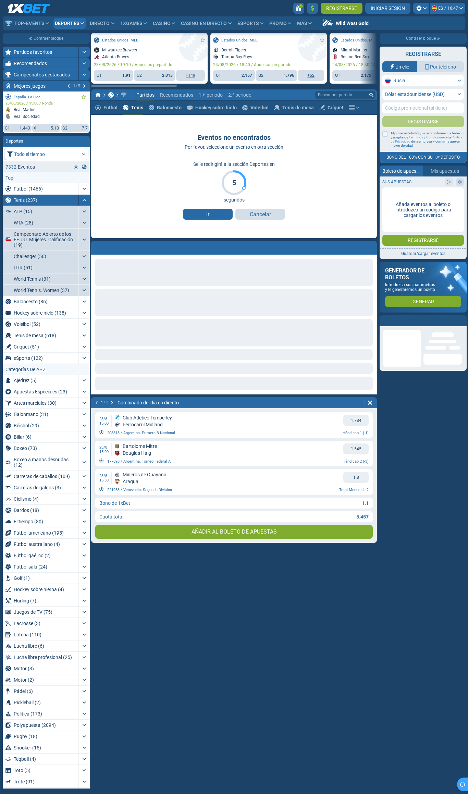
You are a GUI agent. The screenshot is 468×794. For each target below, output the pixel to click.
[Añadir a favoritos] (83, 97)
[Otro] (354, 107)
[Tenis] (111, 94)
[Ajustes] (421, 8)
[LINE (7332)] (98, 94)
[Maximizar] (84, 52)
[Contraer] (84, 200)
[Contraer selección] (76, 167)
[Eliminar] (370, 403)
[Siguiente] (84, 86)
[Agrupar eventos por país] (84, 167)
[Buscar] (371, 95)
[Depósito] (312, 8)
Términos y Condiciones (427, 137)
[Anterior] (69, 86)
